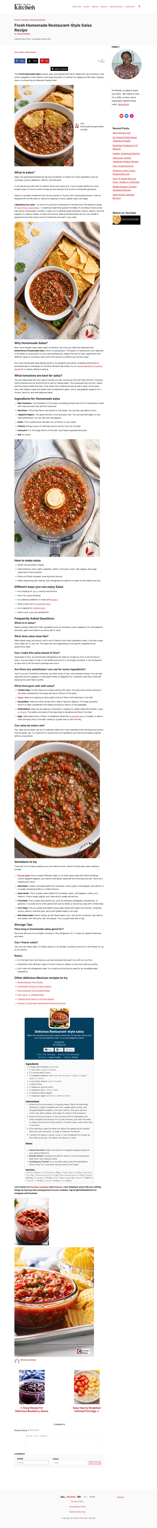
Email (56, 1459)
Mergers (121, 1497)
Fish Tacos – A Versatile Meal (31, 995)
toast (31, 612)
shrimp (23, 712)
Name (20, 1459)
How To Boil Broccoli (123, 166)
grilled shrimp (39, 608)
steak (100, 709)
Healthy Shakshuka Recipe (126, 153)
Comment (19, 1454)
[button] (55, 1042)
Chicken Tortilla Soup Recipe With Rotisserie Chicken (42, 1003)
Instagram (57, 1187)
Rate (70, 1049)
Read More (123, 104)
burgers (54, 600)
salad (29, 595)
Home (17, 20)
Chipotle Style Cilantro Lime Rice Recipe (36, 999)
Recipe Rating (20, 1430)
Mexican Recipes (37, 20)
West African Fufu (122, 133)
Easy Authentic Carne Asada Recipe (34, 991)
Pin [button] (60, 1049)
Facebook (43, 1187)
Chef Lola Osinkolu (23, 34)
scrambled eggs (43, 604)
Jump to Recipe (60, 69)
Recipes (25, 20)
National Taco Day (77, 1512)
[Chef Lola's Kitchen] (33, 7)
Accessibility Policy (77, 1507)
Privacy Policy (77, 1501)
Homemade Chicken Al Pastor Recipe (34, 986)
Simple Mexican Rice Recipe (30, 982)
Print (50, 1049)
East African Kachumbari (28, 208)
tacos (35, 591)
